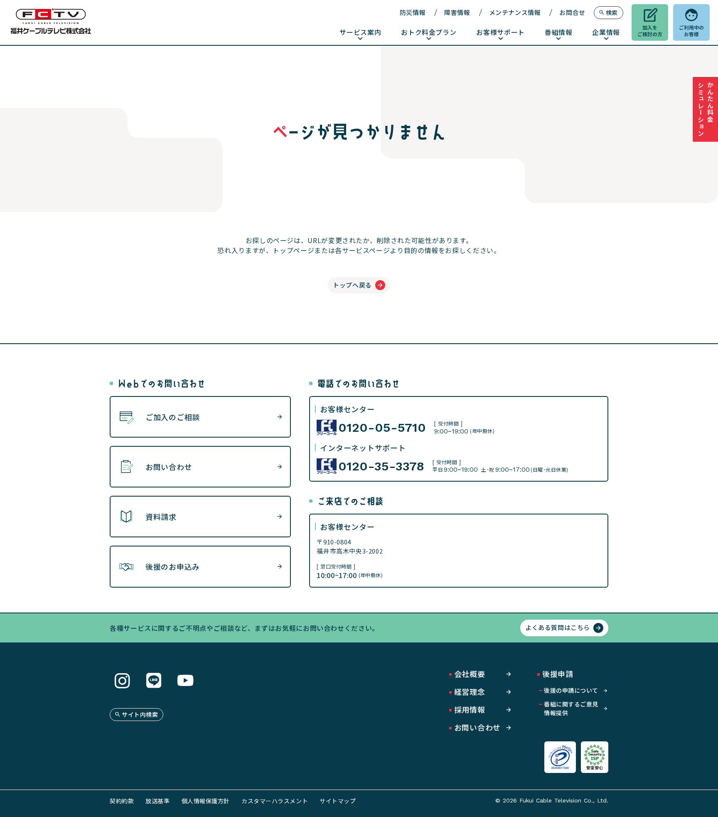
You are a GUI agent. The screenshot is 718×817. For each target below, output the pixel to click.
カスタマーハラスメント (274, 801)
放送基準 (157, 801)
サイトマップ (338, 801)
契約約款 (122, 801)
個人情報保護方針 (206, 801)
